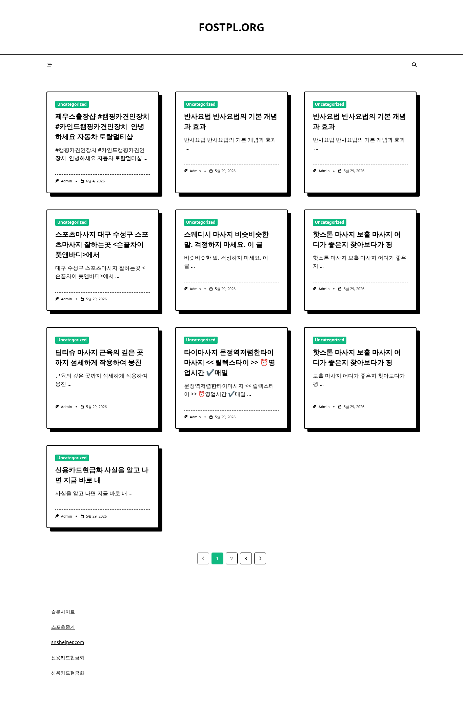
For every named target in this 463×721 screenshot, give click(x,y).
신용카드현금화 (67, 657)
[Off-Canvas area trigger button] (49, 65)
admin (66, 181)
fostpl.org (231, 27)
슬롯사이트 (63, 611)
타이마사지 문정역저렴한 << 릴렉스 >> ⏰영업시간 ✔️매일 (229, 362)
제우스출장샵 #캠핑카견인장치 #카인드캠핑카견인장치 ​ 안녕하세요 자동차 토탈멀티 (102, 126)
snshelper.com (67, 642)
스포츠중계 (63, 627)
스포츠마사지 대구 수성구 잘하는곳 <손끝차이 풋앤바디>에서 (101, 244)
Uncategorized (72, 104)
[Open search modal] (414, 65)
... (145, 158)
